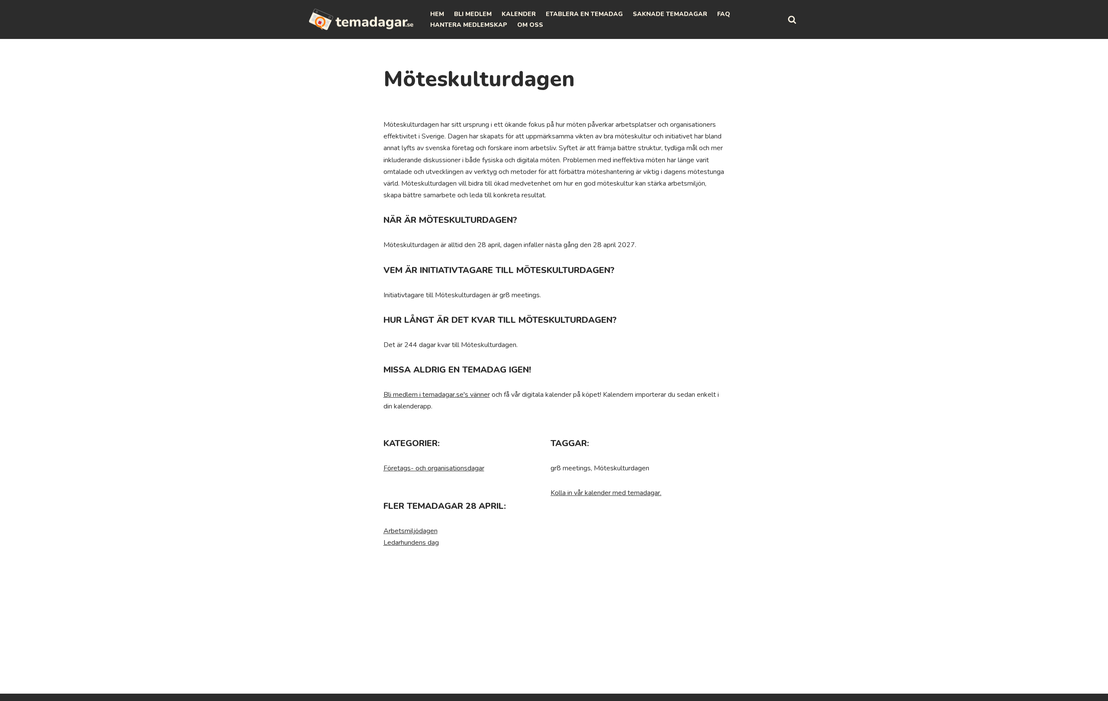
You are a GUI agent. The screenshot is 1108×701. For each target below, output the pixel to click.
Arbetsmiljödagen (410, 531)
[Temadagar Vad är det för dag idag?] (361, 19)
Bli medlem (473, 14)
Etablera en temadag (584, 14)
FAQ (723, 14)
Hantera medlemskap (468, 25)
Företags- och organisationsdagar (433, 468)
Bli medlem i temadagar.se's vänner (436, 394)
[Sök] (792, 19)
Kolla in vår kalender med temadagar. (606, 493)
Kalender (519, 14)
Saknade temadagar (670, 14)
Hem (437, 14)
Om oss (530, 25)
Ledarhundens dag (411, 542)
